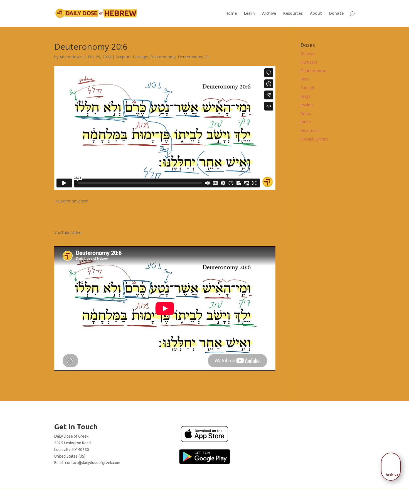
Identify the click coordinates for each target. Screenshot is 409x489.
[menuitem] (392, 465)
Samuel (307, 87)
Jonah (305, 121)
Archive (269, 13)
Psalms (307, 104)
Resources (293, 13)
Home (231, 13)
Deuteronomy (163, 56)
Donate (336, 13)
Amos (305, 113)
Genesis (307, 53)
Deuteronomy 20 (193, 56)
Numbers (308, 62)
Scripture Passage (132, 56)
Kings (305, 96)
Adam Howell (71, 56)
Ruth (304, 79)
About (316, 13)
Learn (249, 13)
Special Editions (314, 139)
